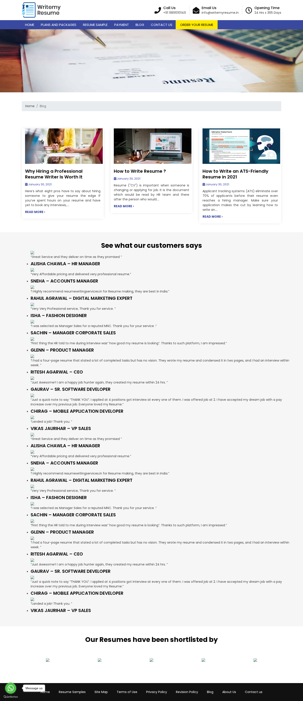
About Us (229, 692)
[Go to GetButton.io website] (11, 696)
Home (29, 24)
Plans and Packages (58, 24)
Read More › (35, 212)
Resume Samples (72, 692)
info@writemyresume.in (220, 12)
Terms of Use (127, 692)
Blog (140, 24)
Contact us (253, 692)
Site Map (101, 692)
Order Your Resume (196, 24)
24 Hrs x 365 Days (267, 12)
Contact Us (161, 24)
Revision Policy (187, 692)
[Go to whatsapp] (10, 688)
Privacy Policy (156, 692)
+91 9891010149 (174, 12)
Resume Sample (95, 24)
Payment (121, 24)
